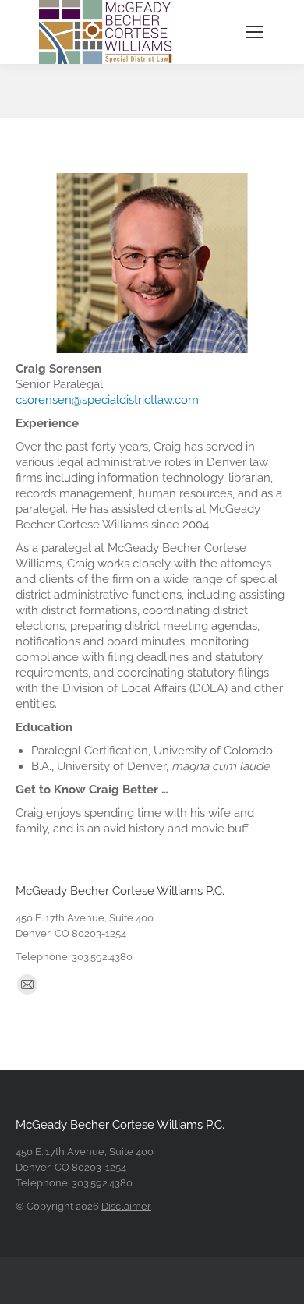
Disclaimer (126, 1206)
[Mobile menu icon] (254, 32)
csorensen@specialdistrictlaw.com (107, 400)
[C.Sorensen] (152, 263)
